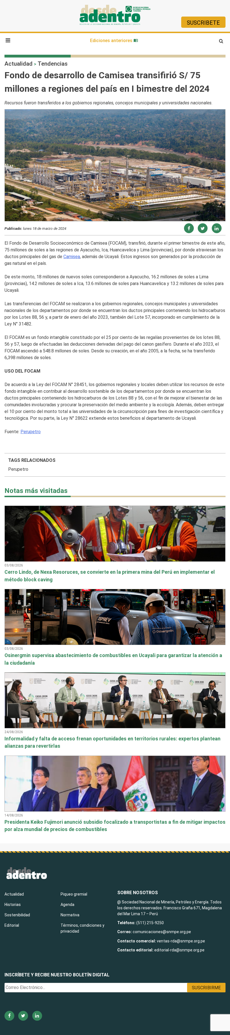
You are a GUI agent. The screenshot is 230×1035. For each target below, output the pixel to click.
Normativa (70, 915)
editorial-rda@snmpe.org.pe (179, 950)
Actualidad (18, 63)
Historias (12, 904)
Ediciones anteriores (112, 40)
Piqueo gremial (74, 894)
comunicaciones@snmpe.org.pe (162, 932)
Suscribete (203, 22)
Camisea (71, 256)
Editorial (11, 925)
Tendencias (53, 63)
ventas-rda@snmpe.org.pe (181, 941)
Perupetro (30, 431)
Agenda (67, 904)
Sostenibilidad (17, 915)
